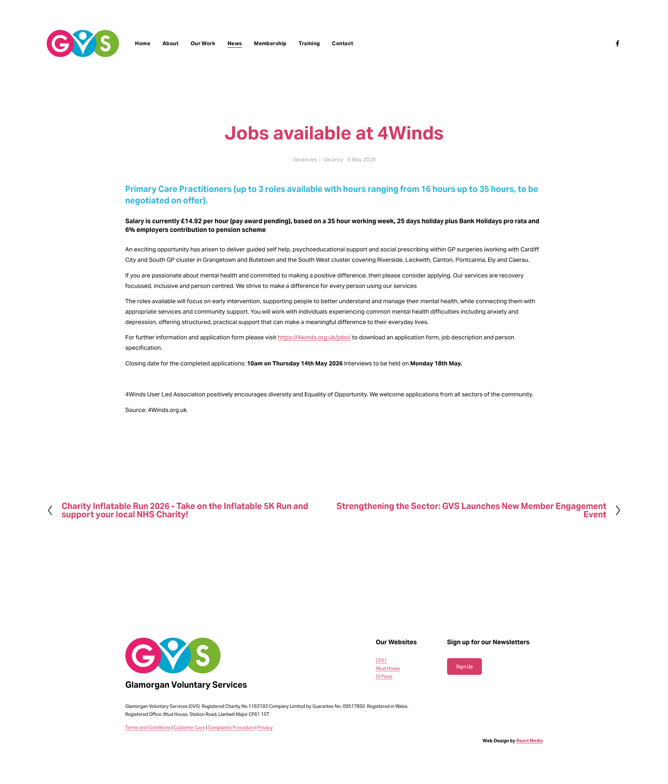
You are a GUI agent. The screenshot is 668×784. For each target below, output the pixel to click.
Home (142, 43)
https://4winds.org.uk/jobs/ (314, 337)
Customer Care (189, 727)
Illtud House (388, 668)
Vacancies (305, 159)
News (235, 43)
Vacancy (333, 159)
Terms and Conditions (147, 727)
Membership (270, 43)
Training (309, 43)
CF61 (381, 660)
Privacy (265, 727)
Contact (342, 43)
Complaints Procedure (231, 727)
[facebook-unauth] (617, 43)
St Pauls (384, 676)
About (170, 43)
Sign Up (464, 667)
